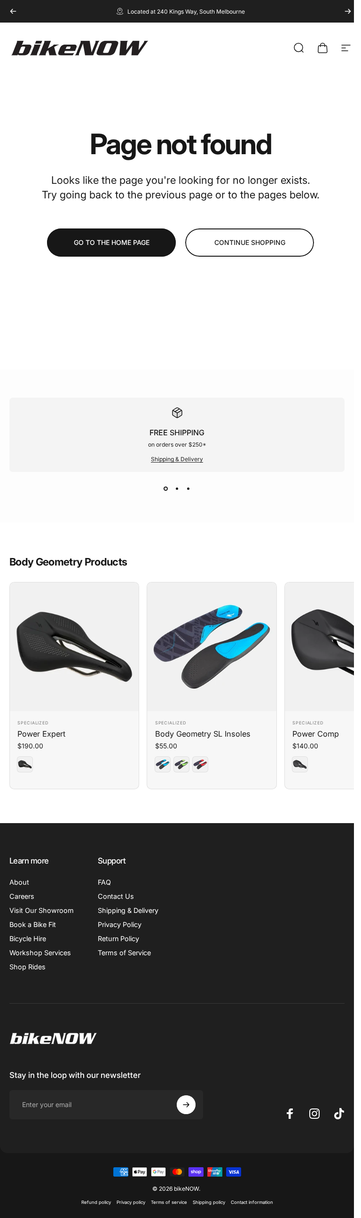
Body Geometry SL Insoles (203, 734)
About (19, 882)
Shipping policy (209, 1202)
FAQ (104, 882)
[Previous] (13, 11)
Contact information (252, 1202)
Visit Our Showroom (41, 910)
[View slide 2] (177, 489)
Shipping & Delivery (177, 459)
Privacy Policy (119, 924)
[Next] (347, 11)
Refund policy (96, 1202)
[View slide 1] (166, 489)
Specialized (33, 722)
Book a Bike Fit (32, 924)
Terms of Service (124, 953)
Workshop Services (40, 953)
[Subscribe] (186, 1104)
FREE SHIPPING (176, 432)
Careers (21, 896)
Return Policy (118, 939)
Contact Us (116, 896)
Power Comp (315, 734)
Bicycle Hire (27, 939)
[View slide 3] (188, 489)
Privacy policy (131, 1202)
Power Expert (41, 734)
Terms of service (169, 1202)
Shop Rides (27, 967)
